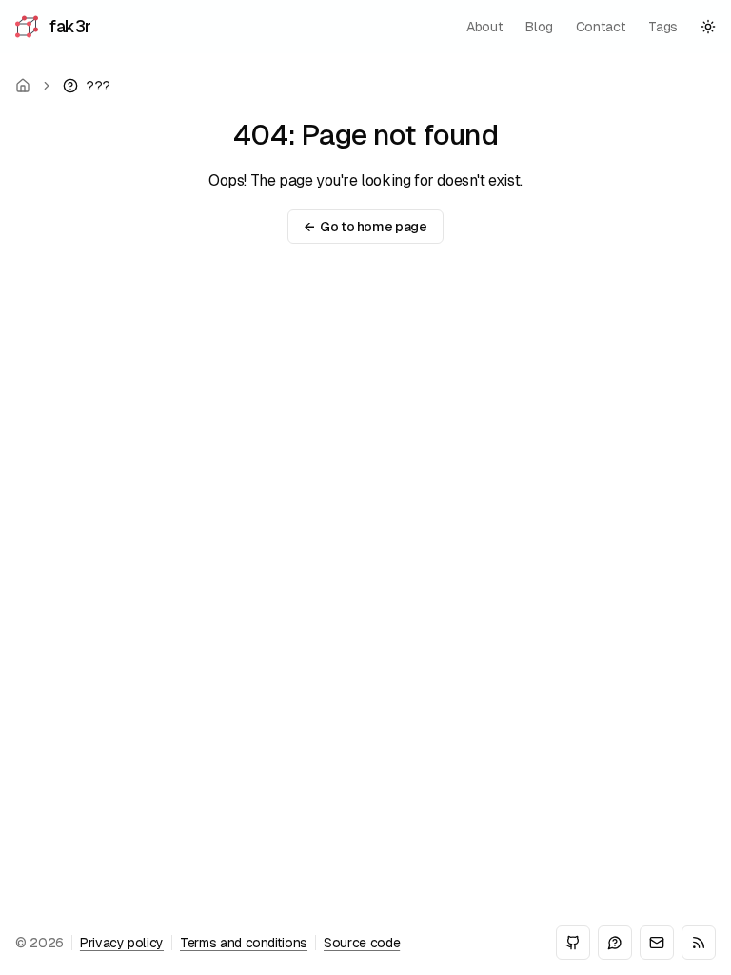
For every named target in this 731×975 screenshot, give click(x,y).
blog (539, 26)
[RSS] (699, 942)
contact (601, 26)
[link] (86, 85)
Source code (362, 942)
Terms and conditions (243, 942)
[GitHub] (573, 942)
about (484, 26)
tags (663, 26)
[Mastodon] (615, 942)
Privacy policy (122, 942)
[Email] (657, 942)
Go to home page (365, 226)
